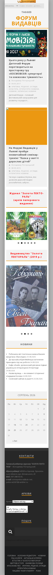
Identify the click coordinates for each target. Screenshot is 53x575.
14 (32, 419)
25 (15, 430)
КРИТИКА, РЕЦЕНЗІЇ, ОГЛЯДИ (24, 87)
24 (9, 430)
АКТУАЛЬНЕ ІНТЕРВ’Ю (33, 558)
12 (21, 419)
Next (45, 225)
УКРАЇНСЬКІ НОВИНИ (27, 91)
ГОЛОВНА (11, 555)
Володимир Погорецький (23, 80)
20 (26, 425)
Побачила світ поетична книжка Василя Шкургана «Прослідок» (25, 355)
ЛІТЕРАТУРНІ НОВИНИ (29, 89)
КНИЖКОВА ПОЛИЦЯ (34, 563)
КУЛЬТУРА (13, 89)
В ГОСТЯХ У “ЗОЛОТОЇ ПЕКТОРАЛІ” (26, 561)
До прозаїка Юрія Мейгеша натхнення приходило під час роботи (24, 361)
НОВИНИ (13, 91)
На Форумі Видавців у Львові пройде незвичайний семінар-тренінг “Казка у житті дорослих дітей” (24, 154)
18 (15, 425)
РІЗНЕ (38, 571)
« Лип (14, 441)
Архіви (9, 501)
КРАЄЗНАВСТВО (14, 566)
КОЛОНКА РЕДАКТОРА (27, 555)
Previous (8, 225)
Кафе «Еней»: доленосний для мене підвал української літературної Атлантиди (26, 366)
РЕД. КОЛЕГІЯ (16, 558)
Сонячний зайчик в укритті (21, 378)
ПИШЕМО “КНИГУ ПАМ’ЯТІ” (23, 571)
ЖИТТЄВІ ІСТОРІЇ (17, 563)
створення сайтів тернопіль (18, 540)
